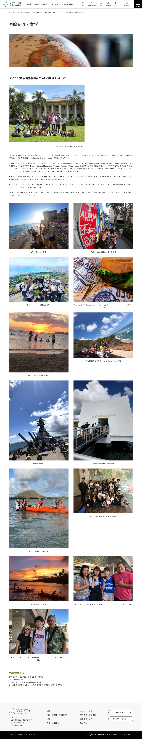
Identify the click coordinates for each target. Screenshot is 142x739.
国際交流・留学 (86, 719)
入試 (48, 719)
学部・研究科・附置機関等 (56, 715)
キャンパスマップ (120, 719)
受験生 (29, 4)
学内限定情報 (68, 4)
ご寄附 (100, 5)
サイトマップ (31, 735)
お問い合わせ (92, 5)
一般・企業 (54, 4)
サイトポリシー (44, 735)
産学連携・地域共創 (88, 715)
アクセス (83, 5)
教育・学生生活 (52, 723)
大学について (51, 711)
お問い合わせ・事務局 (16, 735)
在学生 (37, 4)
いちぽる (127, 5)
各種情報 (83, 723)
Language (108, 5)
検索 (115, 5)
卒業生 (45, 4)
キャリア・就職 (86, 711)
